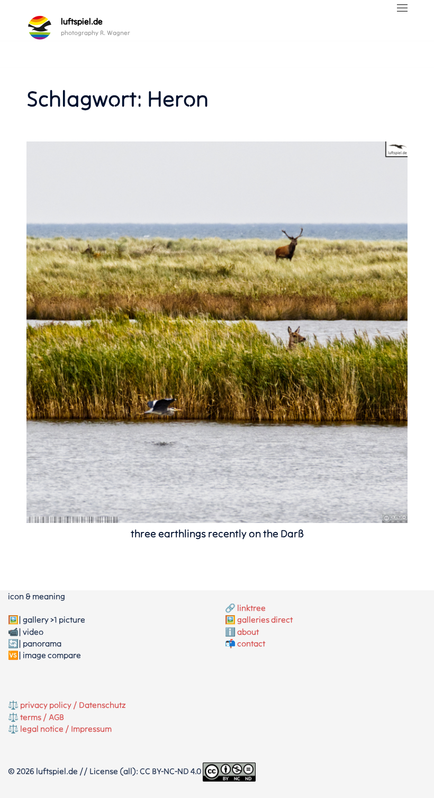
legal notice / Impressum (66, 728)
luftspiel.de (82, 21)
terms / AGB (42, 717)
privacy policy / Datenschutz (73, 704)
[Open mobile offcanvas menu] (402, 8)
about (248, 631)
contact (251, 643)
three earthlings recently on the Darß (217, 533)
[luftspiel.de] (39, 27)
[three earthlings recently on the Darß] (217, 331)
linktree (251, 607)
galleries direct (265, 619)
